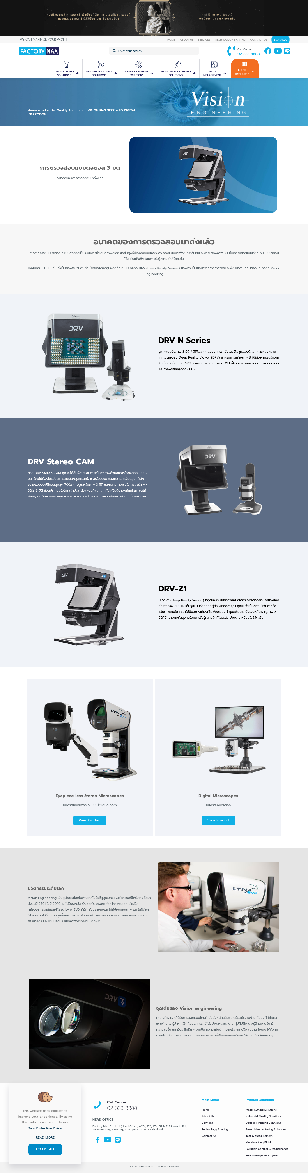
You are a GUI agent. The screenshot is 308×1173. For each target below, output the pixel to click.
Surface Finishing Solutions (263, 1123)
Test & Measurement (259, 1136)
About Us (208, 1116)
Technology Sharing (215, 1129)
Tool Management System (262, 1155)
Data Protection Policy (45, 1128)
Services (207, 1123)
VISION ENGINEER (101, 110)
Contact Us (209, 1136)
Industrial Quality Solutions (62, 110)
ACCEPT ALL (45, 1149)
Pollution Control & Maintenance (267, 1149)
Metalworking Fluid (258, 1142)
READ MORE (45, 1137)
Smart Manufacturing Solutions (266, 1129)
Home (32, 110)
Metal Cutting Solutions (261, 1110)
